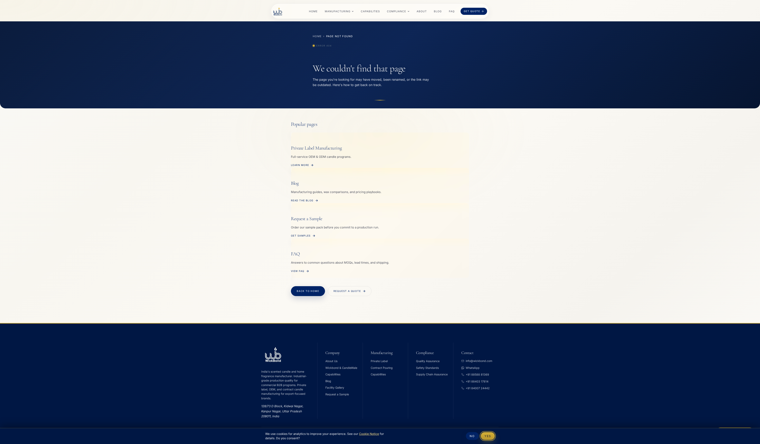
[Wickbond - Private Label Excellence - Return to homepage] (277, 11)
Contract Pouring (382, 367)
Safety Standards (427, 367)
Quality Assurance (428, 361)
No (472, 436)
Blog (438, 11)
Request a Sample (337, 394)
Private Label (379, 361)
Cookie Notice (369, 434)
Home (313, 11)
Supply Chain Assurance (432, 374)
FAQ (452, 11)
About (422, 11)
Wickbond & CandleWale (341, 367)
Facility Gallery (334, 387)
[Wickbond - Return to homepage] (287, 354)
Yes (487, 436)
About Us (331, 361)
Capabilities (370, 11)
